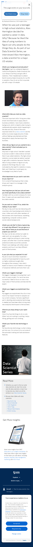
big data (12, 457)
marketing (7, 459)
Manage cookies (16, 534)
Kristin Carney (11, 411)
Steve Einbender (12, 403)
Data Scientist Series (20, 393)
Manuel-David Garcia (13, 409)
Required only (16, 529)
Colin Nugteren (11, 405)
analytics (6, 457)
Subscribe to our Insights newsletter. (15, 451)
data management (20, 457)
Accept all (16, 523)
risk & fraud (16, 459)
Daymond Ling (11, 401)
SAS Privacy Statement (10, 540)
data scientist (20, 132)
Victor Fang (10, 407)
